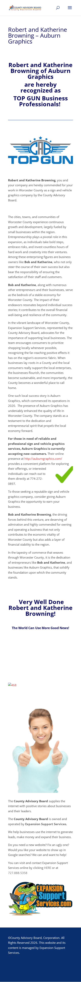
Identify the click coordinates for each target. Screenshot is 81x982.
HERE (47, 868)
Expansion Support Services (45, 824)
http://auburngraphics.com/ (43, 459)
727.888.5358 (17, 873)
